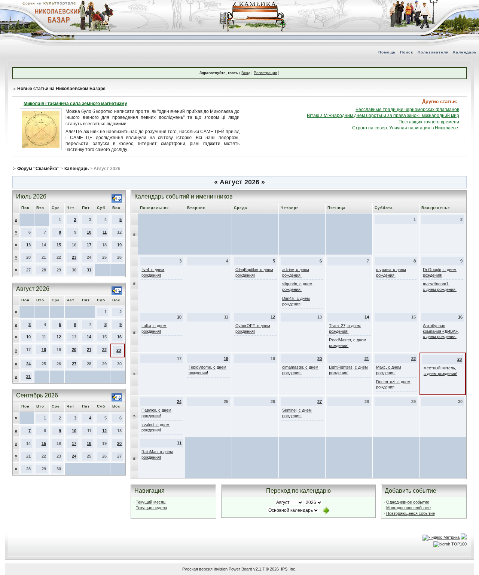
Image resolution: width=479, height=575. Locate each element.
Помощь (387, 52)
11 (105, 232)
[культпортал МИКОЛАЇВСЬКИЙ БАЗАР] (56, 15)
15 (59, 245)
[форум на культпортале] (49, 3)
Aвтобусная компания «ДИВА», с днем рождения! (441, 331)
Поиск (406, 52)
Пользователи (433, 52)
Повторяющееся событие (410, 513)
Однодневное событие (407, 502)
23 (74, 257)
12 (59, 337)
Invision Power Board (233, 569)
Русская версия (197, 569)
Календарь (465, 52)
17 (89, 245)
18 (44, 349)
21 (89, 349)
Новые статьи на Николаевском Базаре (61, 88)
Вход (245, 73)
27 (74, 364)
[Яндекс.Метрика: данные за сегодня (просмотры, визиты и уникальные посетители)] (441, 538)
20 (74, 349)
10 (89, 232)
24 (28, 364)
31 (89, 270)
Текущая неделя (151, 507)
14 (89, 337)
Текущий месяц (150, 502)
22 (104, 349)
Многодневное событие (408, 507)
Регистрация (265, 73)
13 (28, 245)
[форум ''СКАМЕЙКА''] (253, 3)
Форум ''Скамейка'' (38, 168)
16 (119, 337)
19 (119, 245)
